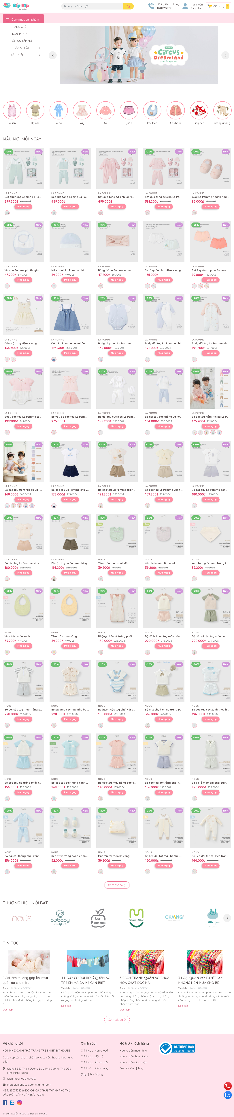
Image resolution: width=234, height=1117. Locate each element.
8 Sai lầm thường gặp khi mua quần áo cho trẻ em (25, 980)
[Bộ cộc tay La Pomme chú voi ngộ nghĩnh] (70, 461)
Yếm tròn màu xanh (17, 636)
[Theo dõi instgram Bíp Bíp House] (19, 1102)
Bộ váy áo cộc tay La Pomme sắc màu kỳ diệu (81, 416)
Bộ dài (59, 123)
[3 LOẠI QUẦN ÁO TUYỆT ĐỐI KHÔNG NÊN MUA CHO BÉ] (204, 962)
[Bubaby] (60, 918)
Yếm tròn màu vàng (64, 636)
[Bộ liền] (12, 110)
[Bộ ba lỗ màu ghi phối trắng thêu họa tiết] (210, 754)
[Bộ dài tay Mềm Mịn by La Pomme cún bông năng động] (210, 388)
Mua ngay (23, 206)
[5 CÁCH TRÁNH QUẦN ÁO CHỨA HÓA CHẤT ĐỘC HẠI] (146, 962)
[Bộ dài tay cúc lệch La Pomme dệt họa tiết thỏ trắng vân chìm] (117, 388)
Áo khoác (175, 123)
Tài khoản (197, 4)
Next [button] (225, 55)
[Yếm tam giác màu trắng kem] (210, 534)
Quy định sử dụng (92, 1074)
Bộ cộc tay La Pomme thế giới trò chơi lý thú (80, 563)
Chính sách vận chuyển (95, 1050)
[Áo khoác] (176, 110)
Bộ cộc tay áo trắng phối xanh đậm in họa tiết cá (177, 782)
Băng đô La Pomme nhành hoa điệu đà (123, 270)
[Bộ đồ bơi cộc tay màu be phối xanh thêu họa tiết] (210, 607)
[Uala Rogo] (136, 918)
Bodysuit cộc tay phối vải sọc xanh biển (123, 709)
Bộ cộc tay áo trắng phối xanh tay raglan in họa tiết (38, 782)
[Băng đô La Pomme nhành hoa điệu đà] (117, 241)
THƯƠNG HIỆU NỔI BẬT (25, 902)
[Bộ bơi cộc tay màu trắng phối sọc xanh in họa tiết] (23, 681)
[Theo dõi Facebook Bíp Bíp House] (5, 1102)
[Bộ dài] (59, 110)
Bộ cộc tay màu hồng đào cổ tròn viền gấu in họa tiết (132, 782)
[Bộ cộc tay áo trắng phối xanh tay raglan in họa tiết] (23, 754)
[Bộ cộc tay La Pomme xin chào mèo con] (23, 534)
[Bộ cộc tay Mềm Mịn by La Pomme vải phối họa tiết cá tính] (23, 461)
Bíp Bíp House (38, 1113)
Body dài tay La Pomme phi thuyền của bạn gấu (176, 343)
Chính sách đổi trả (92, 1056)
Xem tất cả (116, 885)
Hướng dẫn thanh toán (134, 1056)
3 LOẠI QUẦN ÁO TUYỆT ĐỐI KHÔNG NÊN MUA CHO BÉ (200, 980)
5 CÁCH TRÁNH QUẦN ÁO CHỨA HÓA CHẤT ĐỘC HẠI (144, 980)
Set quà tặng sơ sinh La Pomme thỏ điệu (124, 197)
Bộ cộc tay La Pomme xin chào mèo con (30, 563)
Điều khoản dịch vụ (132, 1068)
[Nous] (22, 918)
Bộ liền (12, 123)
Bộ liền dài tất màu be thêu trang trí (168, 856)
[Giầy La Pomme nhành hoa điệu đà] (210, 168)
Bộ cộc (35, 123)
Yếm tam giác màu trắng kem (211, 563)
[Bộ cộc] (35, 110)
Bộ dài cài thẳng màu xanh (22, 856)
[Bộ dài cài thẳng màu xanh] (23, 827)
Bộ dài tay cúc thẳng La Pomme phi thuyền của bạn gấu (181, 416)
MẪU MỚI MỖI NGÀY (22, 139)
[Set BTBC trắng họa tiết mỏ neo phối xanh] (70, 827)
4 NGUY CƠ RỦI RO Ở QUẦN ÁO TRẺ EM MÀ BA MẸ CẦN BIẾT (85, 980)
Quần (128, 123)
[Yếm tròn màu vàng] (70, 607)
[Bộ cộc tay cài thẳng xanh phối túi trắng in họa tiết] (70, 754)
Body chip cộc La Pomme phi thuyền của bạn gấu (130, 343)
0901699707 (164, 8)
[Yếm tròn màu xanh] (23, 607)
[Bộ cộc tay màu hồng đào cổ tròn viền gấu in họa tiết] (117, 754)
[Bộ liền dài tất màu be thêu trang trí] (163, 827)
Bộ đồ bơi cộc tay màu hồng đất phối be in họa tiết (178, 636)
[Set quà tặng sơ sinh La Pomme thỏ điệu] (117, 168)
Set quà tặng (222, 123)
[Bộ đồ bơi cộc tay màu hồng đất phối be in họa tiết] (163, 607)
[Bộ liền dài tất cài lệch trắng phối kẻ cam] (210, 827)
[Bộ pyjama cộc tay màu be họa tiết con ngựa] (70, 681)
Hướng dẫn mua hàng (133, 1050)
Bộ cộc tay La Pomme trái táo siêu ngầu (124, 489)
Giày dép (198, 123)
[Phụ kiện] (152, 110)
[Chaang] (175, 918)
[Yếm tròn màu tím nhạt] (163, 534)
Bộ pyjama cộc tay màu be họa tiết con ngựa (80, 709)
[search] (128, 6)
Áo (105, 123)
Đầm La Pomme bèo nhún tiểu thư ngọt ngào (80, 343)
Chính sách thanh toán (95, 1062)
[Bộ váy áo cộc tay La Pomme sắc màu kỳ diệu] (70, 388)
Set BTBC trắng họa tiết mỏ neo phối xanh (78, 856)
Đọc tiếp (8, 1009)
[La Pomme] (98, 918)
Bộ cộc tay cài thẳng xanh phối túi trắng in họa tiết (84, 782)
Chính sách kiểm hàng (94, 1068)
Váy (82, 123)
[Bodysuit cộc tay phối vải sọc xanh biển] (117, 681)
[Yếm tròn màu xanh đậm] (117, 534)
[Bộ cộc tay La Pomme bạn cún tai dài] (210, 461)
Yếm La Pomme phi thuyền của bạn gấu (30, 270)
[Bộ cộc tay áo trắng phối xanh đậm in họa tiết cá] (163, 754)
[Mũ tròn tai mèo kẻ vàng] (117, 827)
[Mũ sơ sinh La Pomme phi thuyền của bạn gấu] (70, 241)
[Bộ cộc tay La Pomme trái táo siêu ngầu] (117, 461)
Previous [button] (53, 55)
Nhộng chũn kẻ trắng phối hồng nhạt (122, 636)
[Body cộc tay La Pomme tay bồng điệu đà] (23, 388)
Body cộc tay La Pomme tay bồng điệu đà (32, 416)
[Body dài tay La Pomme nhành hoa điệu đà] (210, 314)
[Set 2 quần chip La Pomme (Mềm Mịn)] (210, 241)
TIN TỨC (11, 943)
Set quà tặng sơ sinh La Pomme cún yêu (31, 197)
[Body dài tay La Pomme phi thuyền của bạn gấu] (163, 314)
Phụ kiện (152, 123)
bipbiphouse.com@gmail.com (32, 1084)
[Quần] (129, 110)
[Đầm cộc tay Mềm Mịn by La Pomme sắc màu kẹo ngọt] (23, 314)
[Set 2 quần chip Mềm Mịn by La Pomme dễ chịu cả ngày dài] (163, 241)
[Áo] (105, 110)
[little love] (213, 918)
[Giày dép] (199, 110)
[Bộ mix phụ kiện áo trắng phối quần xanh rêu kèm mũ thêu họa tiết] (163, 681)
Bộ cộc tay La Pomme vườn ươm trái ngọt (172, 489)
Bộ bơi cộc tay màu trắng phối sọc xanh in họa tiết (37, 709)
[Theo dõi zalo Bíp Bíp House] (12, 1102)
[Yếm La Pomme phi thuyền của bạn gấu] (23, 241)
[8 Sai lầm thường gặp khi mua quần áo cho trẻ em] (29, 962)
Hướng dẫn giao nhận (133, 1062)
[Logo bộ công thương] (177, 1048)
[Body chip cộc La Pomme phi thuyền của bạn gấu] (117, 314)
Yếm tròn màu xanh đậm (114, 563)
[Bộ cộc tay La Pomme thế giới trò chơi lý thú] (70, 534)
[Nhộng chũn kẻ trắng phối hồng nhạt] (117, 607)
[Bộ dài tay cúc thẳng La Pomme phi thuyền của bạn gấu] (163, 388)
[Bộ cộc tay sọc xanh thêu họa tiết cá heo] (210, 681)
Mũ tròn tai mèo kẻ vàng (114, 856)
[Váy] (82, 110)
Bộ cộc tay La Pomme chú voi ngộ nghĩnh (78, 489)
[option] (139, 55)
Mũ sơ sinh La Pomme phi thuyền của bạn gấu (80, 270)
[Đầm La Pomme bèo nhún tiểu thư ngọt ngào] (70, 314)
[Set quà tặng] (222, 110)
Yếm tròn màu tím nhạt (160, 563)
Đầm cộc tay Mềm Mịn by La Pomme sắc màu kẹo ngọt (40, 343)
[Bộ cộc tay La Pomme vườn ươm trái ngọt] (163, 461)
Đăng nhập (196, 8)
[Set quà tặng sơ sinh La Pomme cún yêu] (23, 168)
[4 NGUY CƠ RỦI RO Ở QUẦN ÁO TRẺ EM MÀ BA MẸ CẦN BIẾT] (87, 962)
